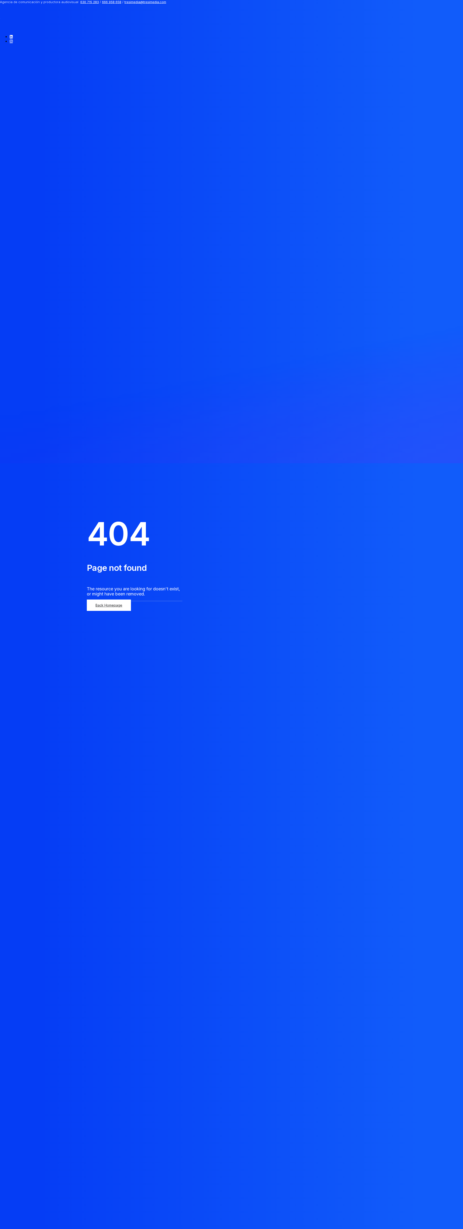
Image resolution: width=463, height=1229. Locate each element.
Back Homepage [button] (108, 605)
